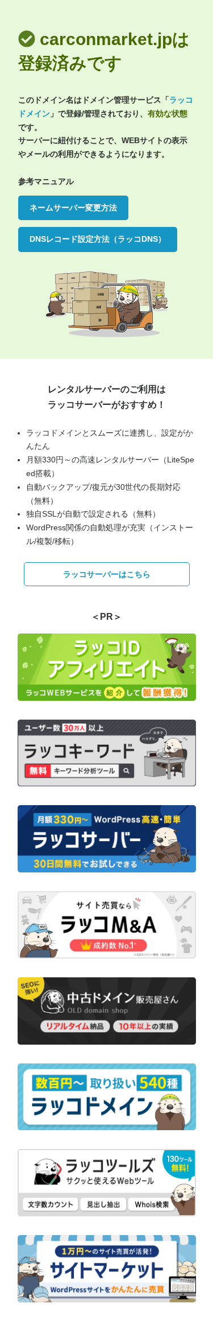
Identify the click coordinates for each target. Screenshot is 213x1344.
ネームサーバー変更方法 (73, 207)
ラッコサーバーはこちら (107, 574)
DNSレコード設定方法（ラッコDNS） (98, 238)
